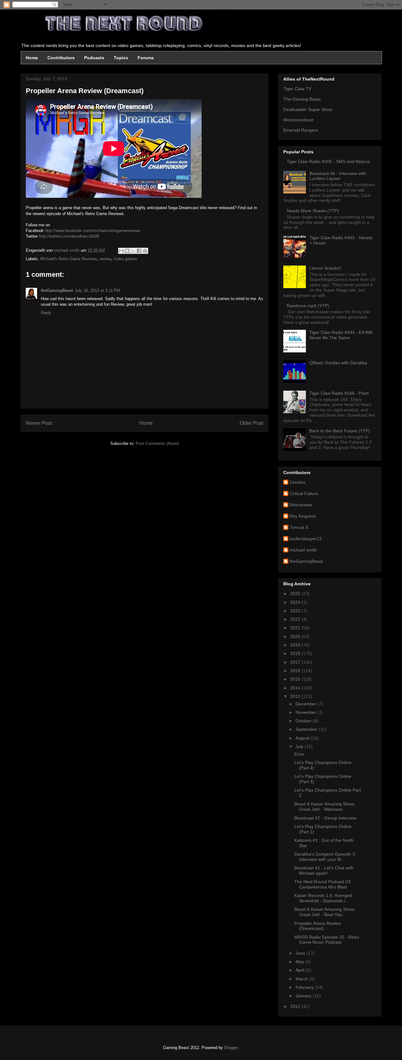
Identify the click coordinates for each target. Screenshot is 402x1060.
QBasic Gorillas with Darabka (338, 362)
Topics (121, 57)
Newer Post (39, 423)
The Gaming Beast (302, 99)
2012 (296, 1006)
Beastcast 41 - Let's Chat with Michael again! (323, 870)
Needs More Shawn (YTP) (313, 210)
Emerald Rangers (300, 130)
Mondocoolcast (298, 119)
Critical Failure (304, 493)
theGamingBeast (57, 290)
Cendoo (297, 482)
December (307, 703)
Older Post (251, 423)
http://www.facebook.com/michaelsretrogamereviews (92, 230)
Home (32, 57)
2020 (296, 636)
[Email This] (121, 251)
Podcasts (94, 57)
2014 (296, 687)
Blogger (231, 1047)
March (302, 978)
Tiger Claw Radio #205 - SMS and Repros (328, 161)
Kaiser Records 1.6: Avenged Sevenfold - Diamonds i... (323, 898)
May (300, 961)
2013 (296, 696)
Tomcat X (299, 527)
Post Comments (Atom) (157, 443)
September (307, 729)
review (105, 258)
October (304, 720)
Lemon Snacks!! (325, 268)
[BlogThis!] (127, 251)
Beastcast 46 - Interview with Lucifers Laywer (337, 176)
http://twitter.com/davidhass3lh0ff (69, 236)
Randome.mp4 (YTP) (308, 305)
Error (299, 754)
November (307, 712)
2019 (296, 644)
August (303, 738)
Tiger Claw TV (297, 88)
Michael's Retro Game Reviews (68, 258)
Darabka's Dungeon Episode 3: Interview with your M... (325, 857)
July (300, 746)
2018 (296, 653)
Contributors (61, 57)
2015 (296, 679)
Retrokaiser (301, 504)
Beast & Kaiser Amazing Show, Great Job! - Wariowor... (324, 806)
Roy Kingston (303, 516)
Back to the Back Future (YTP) (339, 430)
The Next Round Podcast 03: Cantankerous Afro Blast (323, 884)
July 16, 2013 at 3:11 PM (97, 290)
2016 (296, 670)
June (301, 953)
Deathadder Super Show (307, 109)
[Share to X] (133, 251)
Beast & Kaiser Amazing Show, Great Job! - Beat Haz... (324, 912)
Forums (146, 57)
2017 (296, 662)
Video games (125, 258)
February (305, 987)
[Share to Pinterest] (145, 251)
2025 (296, 593)
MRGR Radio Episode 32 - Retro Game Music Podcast (326, 940)
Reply (46, 312)
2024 (296, 602)
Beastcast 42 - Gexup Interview (325, 817)
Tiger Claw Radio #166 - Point (339, 393)
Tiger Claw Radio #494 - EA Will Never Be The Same (340, 335)
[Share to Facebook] (139, 251)
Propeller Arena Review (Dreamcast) (317, 926)
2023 (296, 610)
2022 (296, 619)
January (304, 995)
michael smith (303, 549)
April (301, 970)
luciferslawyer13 (306, 538)
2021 (296, 627)
